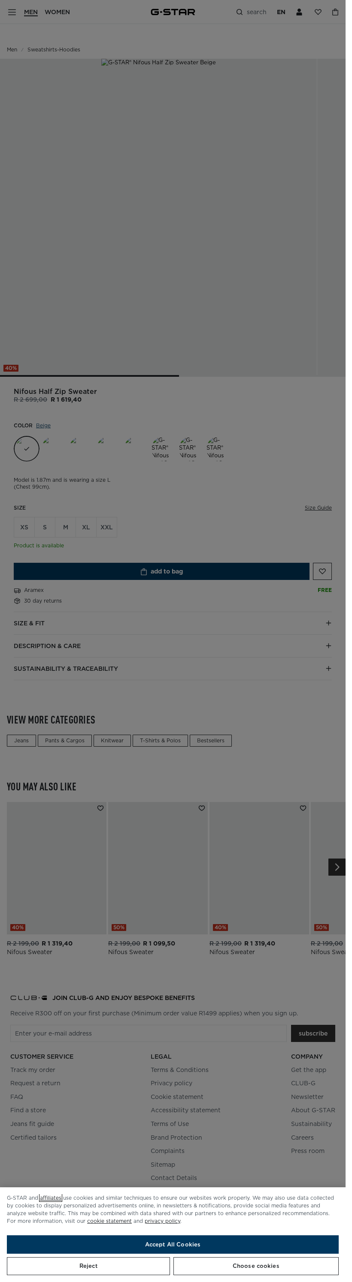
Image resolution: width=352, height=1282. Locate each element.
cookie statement (109, 1221)
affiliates (50, 1198)
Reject (88, 1266)
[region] (173, 1234)
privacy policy (162, 1221)
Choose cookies (256, 1266)
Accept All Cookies (172, 1244)
